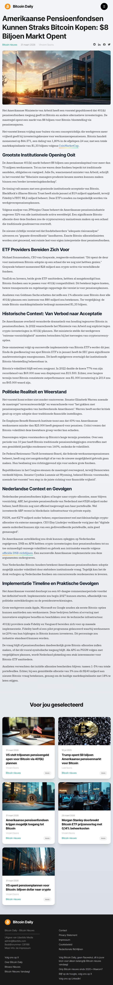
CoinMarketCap (69, 145)
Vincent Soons (46, 44)
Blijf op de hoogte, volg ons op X (75, 973)
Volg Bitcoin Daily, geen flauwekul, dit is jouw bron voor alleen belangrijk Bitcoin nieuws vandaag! (81, 961)
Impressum (64, 939)
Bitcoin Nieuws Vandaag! (17, 971)
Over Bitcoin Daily (14, 962)
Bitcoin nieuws (13, 772)
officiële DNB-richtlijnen (17, 553)
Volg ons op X (12, 957)
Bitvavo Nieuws (12, 966)
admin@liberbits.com (15, 940)
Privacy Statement (68, 935)
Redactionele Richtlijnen (71, 949)
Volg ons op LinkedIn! (70, 978)
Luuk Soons (67, 768)
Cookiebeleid (65, 944)
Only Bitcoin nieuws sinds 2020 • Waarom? (81, 969)
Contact (63, 930)
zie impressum (23, 948)
